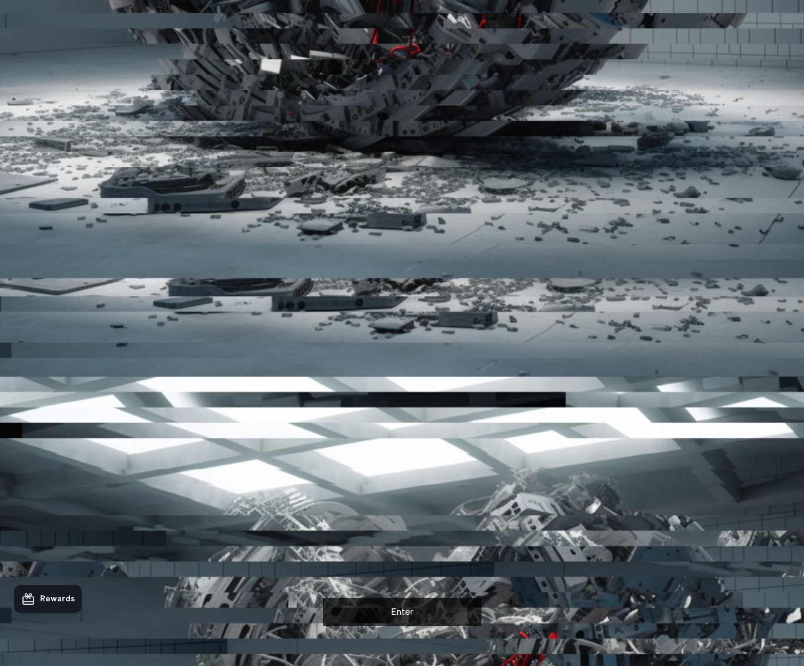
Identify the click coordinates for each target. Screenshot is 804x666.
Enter (402, 612)
